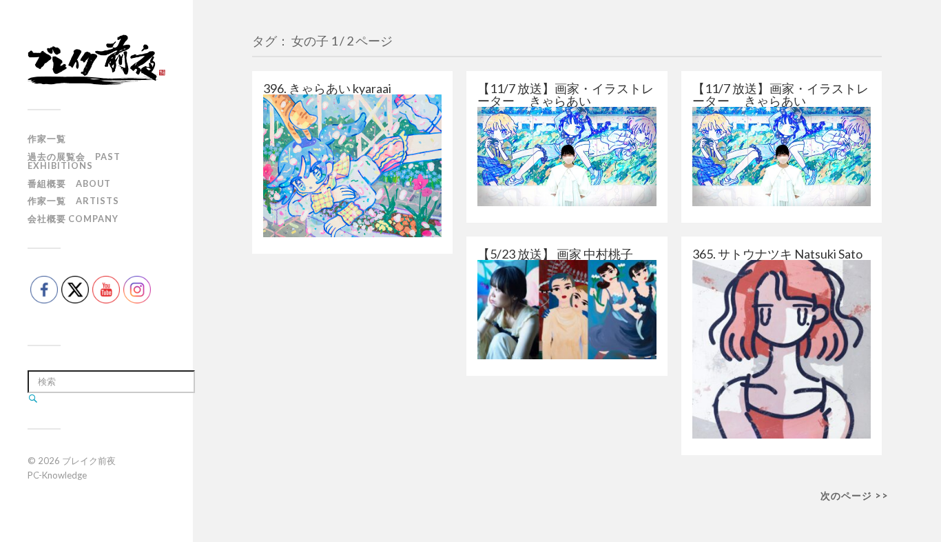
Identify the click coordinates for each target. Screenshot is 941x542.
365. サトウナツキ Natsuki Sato (777, 253)
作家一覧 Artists (73, 200)
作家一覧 (47, 138)
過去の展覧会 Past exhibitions (74, 161)
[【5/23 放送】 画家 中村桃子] (566, 309)
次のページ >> (854, 495)
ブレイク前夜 (89, 460)
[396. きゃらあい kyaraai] (352, 165)
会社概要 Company (73, 218)
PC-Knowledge (57, 475)
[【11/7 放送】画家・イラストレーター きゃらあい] (566, 156)
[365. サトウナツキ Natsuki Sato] (781, 349)
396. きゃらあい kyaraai (327, 88)
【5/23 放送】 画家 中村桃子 (555, 253)
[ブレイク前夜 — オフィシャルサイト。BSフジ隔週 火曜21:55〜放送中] (96, 59)
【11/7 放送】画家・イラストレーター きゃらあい (565, 94)
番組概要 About (69, 183)
